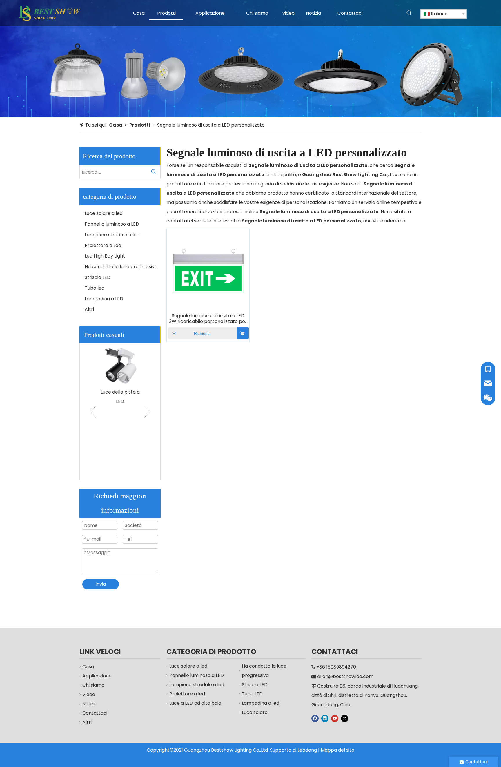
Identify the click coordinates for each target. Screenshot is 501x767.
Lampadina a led (260, 703)
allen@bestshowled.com (345, 676)
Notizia (89, 703)
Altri (89, 309)
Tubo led (94, 288)
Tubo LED (252, 694)
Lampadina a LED (104, 298)
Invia (100, 584)
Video (88, 694)
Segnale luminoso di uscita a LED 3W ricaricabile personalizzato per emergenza (208, 318)
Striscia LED (97, 277)
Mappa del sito (337, 750)
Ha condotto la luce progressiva (121, 266)
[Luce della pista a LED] (120, 364)
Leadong (307, 750)
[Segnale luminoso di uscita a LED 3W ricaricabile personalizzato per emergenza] (208, 269)
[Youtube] (334, 718)
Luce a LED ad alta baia (195, 703)
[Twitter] (344, 718)
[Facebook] (315, 718)
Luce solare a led (104, 213)
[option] (120, 374)
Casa (88, 666)
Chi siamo (93, 685)
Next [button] (147, 412)
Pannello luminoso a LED (112, 224)
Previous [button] (93, 412)
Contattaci (94, 713)
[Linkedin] (324, 718)
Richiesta (202, 333)
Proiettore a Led (103, 245)
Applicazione (97, 676)
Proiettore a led (187, 694)
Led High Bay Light (105, 256)
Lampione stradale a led (112, 234)
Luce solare (255, 712)
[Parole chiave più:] (409, 13)
